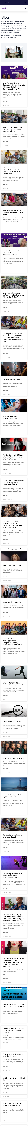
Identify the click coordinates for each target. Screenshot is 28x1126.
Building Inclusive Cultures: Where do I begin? (12, 836)
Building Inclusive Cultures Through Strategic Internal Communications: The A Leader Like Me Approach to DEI (13, 337)
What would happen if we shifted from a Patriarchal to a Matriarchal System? (13, 295)
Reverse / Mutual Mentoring (13, 380)
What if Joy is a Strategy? (12, 565)
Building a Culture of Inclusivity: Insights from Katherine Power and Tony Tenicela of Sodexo (12, 524)
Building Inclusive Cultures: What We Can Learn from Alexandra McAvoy (12, 253)
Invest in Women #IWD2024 (13, 758)
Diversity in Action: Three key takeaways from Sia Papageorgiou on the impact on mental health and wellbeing (13, 962)
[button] (25, 2)
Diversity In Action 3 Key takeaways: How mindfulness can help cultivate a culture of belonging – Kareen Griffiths (13, 917)
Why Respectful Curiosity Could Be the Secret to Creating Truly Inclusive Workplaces (12, 171)
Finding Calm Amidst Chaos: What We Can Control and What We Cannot (13, 457)
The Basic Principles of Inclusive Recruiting (11, 417)
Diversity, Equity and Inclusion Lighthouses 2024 (14, 796)
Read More (5, 101)
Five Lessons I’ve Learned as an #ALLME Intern (13, 1055)
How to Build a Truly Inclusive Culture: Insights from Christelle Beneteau (13, 483)
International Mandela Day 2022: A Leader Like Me (12, 1104)
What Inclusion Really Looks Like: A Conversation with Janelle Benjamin (13, 129)
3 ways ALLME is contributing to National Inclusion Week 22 (14, 1005)
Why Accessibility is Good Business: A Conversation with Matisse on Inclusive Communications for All (14, 86)
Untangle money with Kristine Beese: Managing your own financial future (13, 1030)
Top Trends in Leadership (12, 602)
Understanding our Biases (12, 721)
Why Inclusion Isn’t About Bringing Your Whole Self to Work (13, 212)
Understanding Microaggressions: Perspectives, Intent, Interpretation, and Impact (12, 642)
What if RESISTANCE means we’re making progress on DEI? (14, 684)
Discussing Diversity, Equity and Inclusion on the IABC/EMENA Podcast (13, 875)
